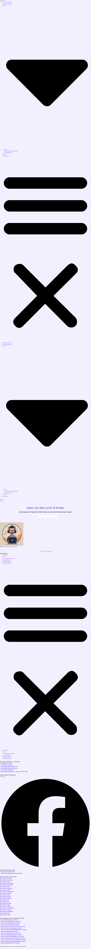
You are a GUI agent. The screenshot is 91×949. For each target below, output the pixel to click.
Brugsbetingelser (7, 561)
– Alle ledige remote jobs (6, 763)
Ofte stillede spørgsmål (9, 558)
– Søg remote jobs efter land (7, 871)
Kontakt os (5, 156)
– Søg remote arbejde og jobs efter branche (11, 873)
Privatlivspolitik (6, 560)
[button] (45, 250)
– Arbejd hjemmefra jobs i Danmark (8, 768)
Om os (4, 154)
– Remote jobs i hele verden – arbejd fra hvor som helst (14, 771)
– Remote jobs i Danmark (6, 765)
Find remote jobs (7, 2)
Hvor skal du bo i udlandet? (11, 151)
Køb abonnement (7, 4)
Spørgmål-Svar (8, 152)
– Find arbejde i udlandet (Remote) (9, 766)
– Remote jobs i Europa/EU (6, 770)
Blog (6, 149)
